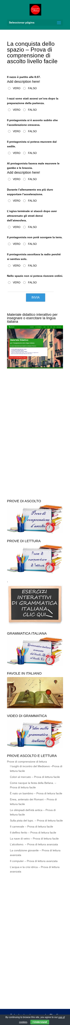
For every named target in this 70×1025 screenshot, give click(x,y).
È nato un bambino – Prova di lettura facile (36, 793)
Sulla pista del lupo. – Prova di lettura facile (36, 820)
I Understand (40, 1022)
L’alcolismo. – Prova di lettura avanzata (34, 844)
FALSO (32, 88)
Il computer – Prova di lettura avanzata (34, 861)
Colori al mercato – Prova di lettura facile (35, 776)
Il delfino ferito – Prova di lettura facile (33, 832)
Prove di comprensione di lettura (27, 761)
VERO (16, 88)
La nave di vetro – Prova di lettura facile (34, 838)
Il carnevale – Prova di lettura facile (31, 826)
